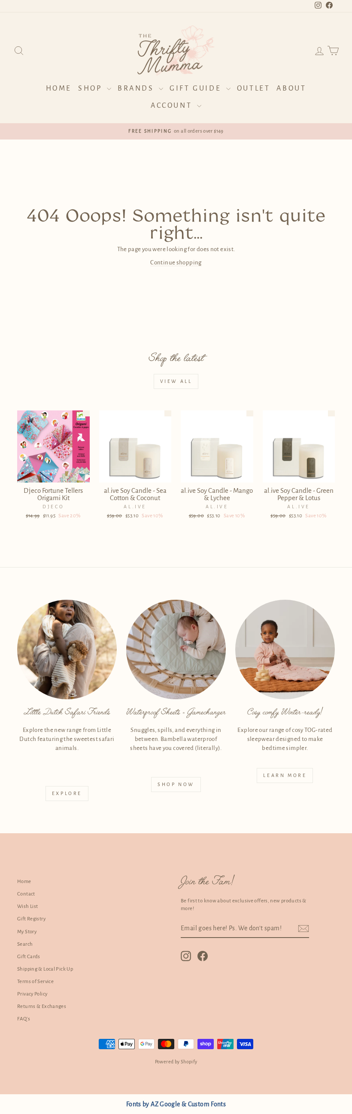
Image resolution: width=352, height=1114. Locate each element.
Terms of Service (35, 981)
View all (176, 381)
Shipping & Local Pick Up (45, 969)
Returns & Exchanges (41, 1006)
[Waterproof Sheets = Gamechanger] (176, 649)
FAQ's (23, 1019)
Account (173, 105)
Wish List (27, 906)
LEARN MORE (284, 775)
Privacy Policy (32, 994)
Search (25, 944)
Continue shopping (175, 262)
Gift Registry (31, 919)
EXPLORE (67, 793)
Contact (26, 894)
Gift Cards (28, 956)
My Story (26, 932)
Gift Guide (197, 88)
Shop (91, 88)
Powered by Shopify (176, 1061)
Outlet (253, 88)
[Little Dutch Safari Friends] (67, 649)
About (291, 88)
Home (59, 88)
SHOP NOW (176, 784)
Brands (137, 88)
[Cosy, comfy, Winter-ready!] (285, 649)
